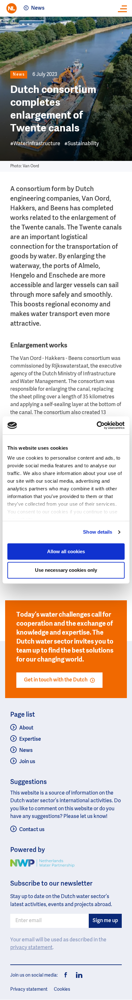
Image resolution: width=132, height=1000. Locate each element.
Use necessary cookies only (66, 570)
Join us (27, 761)
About (26, 728)
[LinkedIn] (77, 975)
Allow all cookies (66, 551)
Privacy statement (28, 989)
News (38, 8)
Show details (97, 532)
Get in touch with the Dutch (55, 680)
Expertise (30, 739)
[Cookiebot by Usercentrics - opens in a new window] (97, 425)
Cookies (62, 989)
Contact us (32, 829)
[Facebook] (66, 975)
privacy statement (31, 947)
